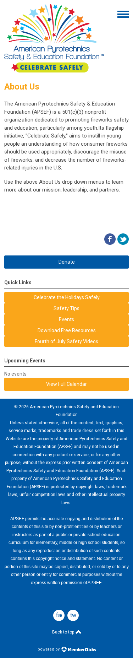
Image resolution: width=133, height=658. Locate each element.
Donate (67, 262)
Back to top (63, 632)
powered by (49, 649)
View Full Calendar (66, 384)
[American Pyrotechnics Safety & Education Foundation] (54, 71)
